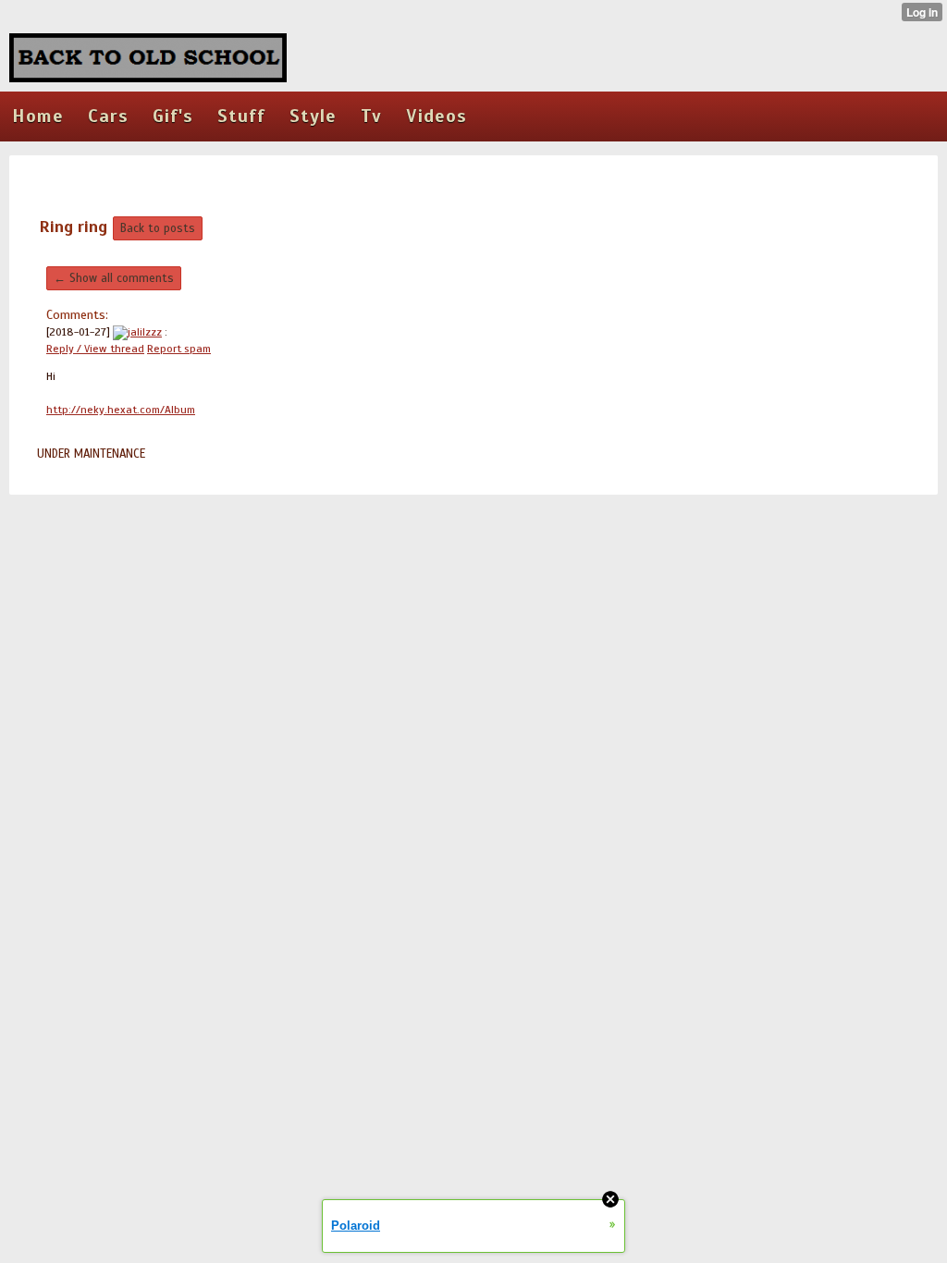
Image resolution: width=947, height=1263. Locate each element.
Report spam (179, 348)
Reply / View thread (95, 348)
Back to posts (157, 228)
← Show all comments (114, 278)
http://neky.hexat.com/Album (120, 409)
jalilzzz (145, 331)
